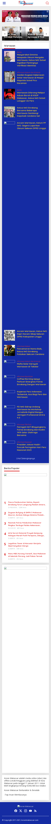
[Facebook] (16, 811)
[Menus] (4, 3)
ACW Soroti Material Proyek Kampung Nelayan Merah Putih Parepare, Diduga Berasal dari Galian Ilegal (26, 534)
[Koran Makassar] (26, 3)
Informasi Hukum (23, 346)
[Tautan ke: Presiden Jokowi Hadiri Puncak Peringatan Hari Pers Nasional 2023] (9, 446)
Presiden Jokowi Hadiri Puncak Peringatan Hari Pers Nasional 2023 (31, 447)
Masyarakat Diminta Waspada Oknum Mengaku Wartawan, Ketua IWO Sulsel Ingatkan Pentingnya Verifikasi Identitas (31, 60)
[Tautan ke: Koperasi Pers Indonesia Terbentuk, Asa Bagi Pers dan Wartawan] (9, 395)
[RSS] (35, 811)
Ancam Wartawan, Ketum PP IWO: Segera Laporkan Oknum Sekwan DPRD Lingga (31, 126)
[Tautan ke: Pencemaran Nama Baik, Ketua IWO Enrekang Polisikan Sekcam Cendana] (9, 350)
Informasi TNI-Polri (24, 424)
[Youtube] (30, 811)
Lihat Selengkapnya (25, 458)
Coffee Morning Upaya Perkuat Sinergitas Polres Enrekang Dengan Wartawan (31, 382)
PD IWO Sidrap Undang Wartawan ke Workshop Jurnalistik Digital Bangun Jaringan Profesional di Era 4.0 (31, 412)
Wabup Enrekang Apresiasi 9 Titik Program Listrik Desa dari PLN (37, 36)
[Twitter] (20, 811)
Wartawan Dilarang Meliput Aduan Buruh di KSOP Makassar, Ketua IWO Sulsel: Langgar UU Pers (31, 96)
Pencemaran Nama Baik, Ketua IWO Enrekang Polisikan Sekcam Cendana (30, 351)
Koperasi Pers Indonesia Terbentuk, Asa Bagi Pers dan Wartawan (32, 394)
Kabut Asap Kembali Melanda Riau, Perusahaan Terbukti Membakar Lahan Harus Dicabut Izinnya (13, 36)
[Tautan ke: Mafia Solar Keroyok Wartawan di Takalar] (9, 365)
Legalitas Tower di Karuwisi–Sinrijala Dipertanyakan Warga (24, 544)
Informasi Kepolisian (25, 376)
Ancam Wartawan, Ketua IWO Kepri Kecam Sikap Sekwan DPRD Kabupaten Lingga (32, 334)
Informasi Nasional (24, 442)
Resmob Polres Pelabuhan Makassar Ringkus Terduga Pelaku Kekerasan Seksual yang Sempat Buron (24, 524)
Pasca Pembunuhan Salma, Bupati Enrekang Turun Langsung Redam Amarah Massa (27, 503)
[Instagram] (25, 811)
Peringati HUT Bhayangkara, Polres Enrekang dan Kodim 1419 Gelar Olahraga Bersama (31, 431)
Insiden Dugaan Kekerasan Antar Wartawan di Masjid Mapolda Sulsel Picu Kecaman (30, 79)
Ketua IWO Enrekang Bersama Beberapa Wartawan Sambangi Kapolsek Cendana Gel (28, 111)
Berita (19, 52)
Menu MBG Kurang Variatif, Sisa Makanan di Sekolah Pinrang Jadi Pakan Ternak (27, 555)
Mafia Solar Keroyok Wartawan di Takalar (27, 365)
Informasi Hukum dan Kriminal (28, 72)
